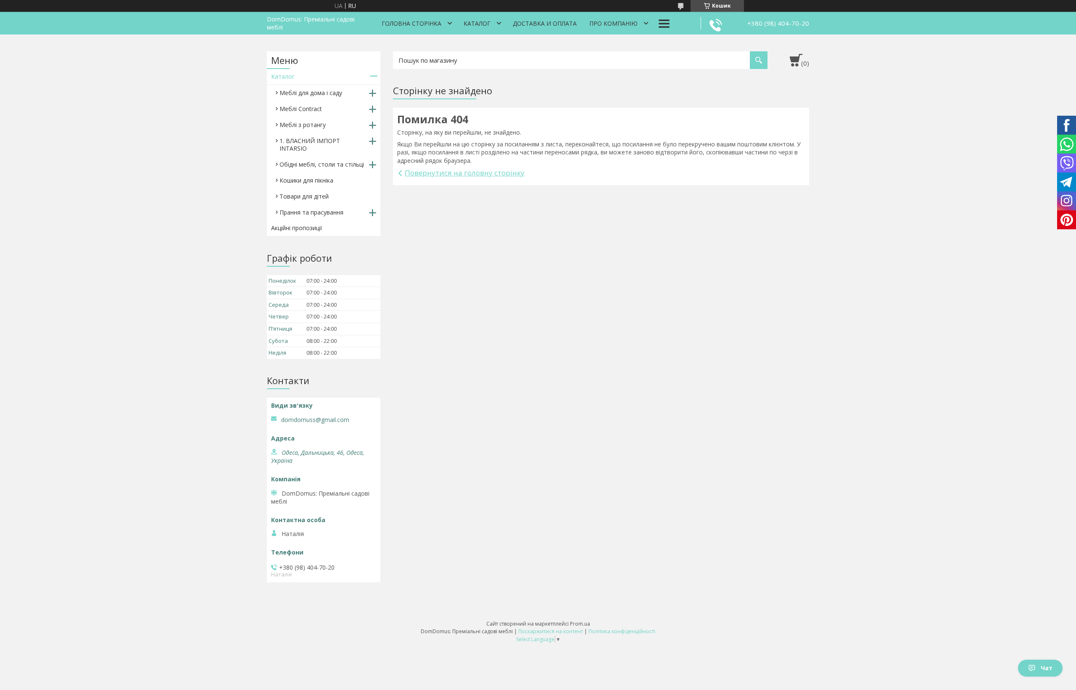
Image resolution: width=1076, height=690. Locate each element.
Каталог (477, 23)
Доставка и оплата (545, 23)
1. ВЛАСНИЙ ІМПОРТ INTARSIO (310, 144)
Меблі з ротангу (303, 125)
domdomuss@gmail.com (315, 420)
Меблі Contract (301, 109)
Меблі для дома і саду (311, 93)
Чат (1046, 668)
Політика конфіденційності (621, 631)
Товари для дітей (304, 196)
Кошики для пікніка (306, 180)
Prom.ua (580, 623)
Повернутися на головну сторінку (465, 173)
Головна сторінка (411, 23)
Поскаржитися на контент (550, 631)
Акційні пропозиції (296, 228)
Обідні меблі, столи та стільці (322, 164)
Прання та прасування (311, 212)
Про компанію (613, 23)
